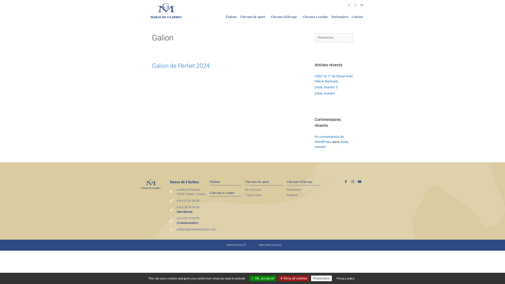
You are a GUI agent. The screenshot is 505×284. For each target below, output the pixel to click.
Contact (357, 17)
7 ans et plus (253, 195)
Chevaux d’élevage (284, 17)
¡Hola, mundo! (325, 93)
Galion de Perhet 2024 (181, 65)
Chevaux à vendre (315, 17)
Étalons (231, 17)
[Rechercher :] (334, 37)
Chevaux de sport (252, 17)
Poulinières (294, 190)
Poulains (292, 195)
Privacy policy (346, 278)
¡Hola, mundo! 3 (326, 87)
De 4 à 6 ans (253, 190)
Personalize (321, 278)
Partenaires (340, 17)
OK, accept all (264, 278)
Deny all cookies (295, 278)
